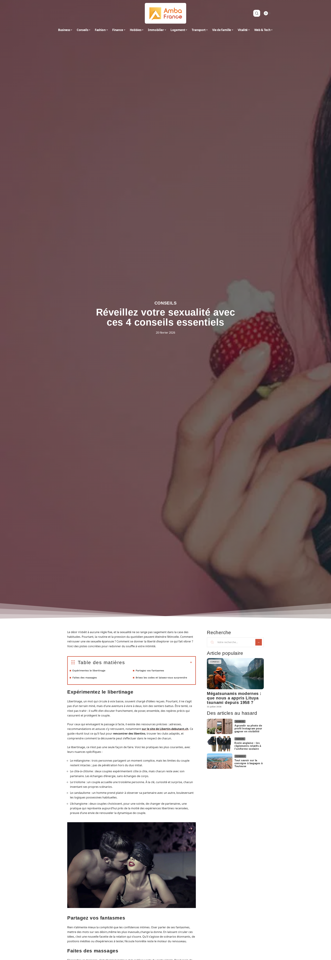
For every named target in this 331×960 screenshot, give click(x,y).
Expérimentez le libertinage (88, 670)
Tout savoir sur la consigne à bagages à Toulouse (248, 763)
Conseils (165, 303)
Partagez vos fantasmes (150, 670)
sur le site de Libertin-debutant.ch (165, 729)
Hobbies (240, 721)
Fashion (240, 739)
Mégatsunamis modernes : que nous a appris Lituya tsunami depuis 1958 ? (234, 698)
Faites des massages (84, 677)
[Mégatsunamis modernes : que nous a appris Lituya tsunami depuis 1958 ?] (235, 673)
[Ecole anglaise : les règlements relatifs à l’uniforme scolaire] (219, 743)
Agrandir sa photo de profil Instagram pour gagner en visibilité (248, 728)
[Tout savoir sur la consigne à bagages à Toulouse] (219, 761)
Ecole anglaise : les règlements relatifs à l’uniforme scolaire (247, 745)
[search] (256, 13)
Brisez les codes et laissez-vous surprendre (161, 677)
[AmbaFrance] (165, 13)
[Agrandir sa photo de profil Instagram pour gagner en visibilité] (219, 726)
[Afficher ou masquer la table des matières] (158, 662)
